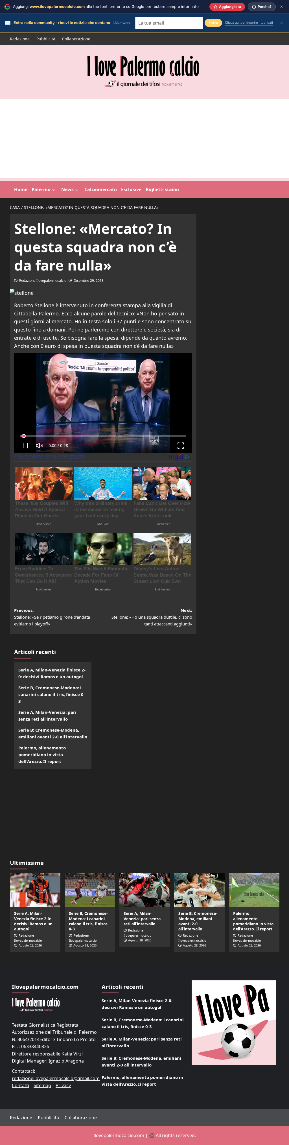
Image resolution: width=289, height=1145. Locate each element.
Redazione (20, 39)
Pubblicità (45, 39)
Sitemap (42, 1085)
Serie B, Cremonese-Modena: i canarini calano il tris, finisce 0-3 (51, 694)
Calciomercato (100, 189)
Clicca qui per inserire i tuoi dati (249, 23)
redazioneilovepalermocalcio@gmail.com (56, 1078)
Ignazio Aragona (66, 1061)
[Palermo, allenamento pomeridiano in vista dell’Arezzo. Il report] (254, 890)
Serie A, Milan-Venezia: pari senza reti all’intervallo (47, 715)
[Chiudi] (281, 7)
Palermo (41, 189)
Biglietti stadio (162, 189)
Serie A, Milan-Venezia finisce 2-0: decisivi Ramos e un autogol (52, 673)
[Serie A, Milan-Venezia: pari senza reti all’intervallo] (144, 890)
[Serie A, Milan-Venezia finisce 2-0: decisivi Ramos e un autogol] (35, 890)
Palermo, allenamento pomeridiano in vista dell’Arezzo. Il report (42, 754)
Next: (151, 617)
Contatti (20, 1085)
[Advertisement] (144, 138)
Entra (213, 22)
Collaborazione (76, 39)
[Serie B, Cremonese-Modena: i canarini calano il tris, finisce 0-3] (90, 890)
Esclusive (131, 189)
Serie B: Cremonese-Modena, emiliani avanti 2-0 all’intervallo (52, 733)
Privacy (63, 1085)
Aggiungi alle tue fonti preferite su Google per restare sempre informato (106, 6)
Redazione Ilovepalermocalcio (42, 280)
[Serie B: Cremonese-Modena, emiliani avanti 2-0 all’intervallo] (199, 890)
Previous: (52, 617)
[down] (54, 190)
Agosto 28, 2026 (30, 945)
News (67, 189)
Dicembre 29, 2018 (89, 280)
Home (20, 189)
